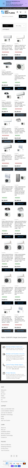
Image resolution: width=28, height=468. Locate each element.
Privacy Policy (4, 448)
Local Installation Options (7, 410)
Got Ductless (10, 461)
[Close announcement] (26, 3)
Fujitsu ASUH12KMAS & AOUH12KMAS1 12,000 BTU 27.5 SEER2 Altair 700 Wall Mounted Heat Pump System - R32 (20, 258)
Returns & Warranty (6, 444)
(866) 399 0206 (15, 368)
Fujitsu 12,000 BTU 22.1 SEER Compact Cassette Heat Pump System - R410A (20, 131)
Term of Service (5, 450)
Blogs (2, 418)
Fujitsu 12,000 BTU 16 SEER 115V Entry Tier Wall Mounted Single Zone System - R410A (7, 47)
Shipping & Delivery (6, 446)
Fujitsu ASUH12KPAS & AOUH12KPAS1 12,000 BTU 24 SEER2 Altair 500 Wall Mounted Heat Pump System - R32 (7, 291)
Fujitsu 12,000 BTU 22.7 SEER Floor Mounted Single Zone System (20, 157)
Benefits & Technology (7, 414)
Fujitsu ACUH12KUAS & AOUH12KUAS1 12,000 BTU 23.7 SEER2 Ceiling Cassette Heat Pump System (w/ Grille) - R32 (20, 225)
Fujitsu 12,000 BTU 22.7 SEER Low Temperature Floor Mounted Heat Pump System (20, 319)
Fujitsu (3, 43)
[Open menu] (25, 12)
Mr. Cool (3, 394)
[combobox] (14, 16)
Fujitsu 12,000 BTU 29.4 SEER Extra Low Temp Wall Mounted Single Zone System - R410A (7, 158)
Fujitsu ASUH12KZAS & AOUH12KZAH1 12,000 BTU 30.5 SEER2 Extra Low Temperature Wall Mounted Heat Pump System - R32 (7, 258)
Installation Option (5, 431)
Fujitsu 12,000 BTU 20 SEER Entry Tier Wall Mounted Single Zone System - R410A (20, 47)
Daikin (2, 395)
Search (24, 16)
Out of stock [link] (7, 58)
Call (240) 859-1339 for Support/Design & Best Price (14, 8)
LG (1, 399)
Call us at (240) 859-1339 (7, 409)
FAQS (2, 416)
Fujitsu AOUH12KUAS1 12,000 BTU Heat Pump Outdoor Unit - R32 (20, 78)
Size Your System (5, 420)
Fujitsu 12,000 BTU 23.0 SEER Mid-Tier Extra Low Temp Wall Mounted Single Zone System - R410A (7, 319)
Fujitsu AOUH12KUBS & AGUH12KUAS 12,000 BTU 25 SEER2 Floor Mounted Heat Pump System (7, 189)
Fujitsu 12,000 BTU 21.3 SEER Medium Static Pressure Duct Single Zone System (7, 104)
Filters (6, 25)
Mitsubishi (3, 390)
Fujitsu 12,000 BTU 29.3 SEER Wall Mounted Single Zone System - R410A (20, 104)
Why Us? (3, 429)
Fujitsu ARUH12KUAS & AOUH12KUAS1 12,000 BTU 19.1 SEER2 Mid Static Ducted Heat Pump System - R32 (7, 224)
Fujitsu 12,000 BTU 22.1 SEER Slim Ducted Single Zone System (7, 73)
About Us (3, 427)
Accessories (4, 401)
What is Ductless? (5, 433)
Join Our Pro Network (6, 412)
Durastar (3, 397)
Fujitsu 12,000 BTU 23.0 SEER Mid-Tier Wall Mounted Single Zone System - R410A (7, 131)
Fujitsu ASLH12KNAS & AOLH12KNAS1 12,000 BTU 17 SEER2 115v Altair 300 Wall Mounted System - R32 (20, 291)
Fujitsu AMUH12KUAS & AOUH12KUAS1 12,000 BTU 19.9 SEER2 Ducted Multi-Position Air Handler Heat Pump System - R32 (20, 191)
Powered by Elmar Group (19, 461)
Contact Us (4, 437)
